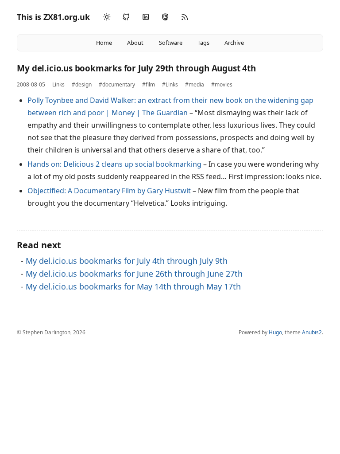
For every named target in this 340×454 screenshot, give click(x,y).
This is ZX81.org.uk (53, 17)
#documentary (117, 84)
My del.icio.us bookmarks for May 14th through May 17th (133, 286)
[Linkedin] (145, 17)
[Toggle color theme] (106, 17)
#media (194, 84)
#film (148, 84)
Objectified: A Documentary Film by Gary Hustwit (109, 191)
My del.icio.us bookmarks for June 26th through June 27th (134, 273)
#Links (170, 84)
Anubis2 (312, 332)
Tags (203, 43)
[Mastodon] (165, 17)
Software (170, 43)
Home (104, 43)
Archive (234, 43)
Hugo (275, 332)
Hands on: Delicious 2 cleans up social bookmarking (114, 164)
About (135, 43)
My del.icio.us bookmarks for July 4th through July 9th (127, 260)
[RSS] (184, 17)
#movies (221, 84)
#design (82, 84)
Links (58, 84)
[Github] (126, 17)
